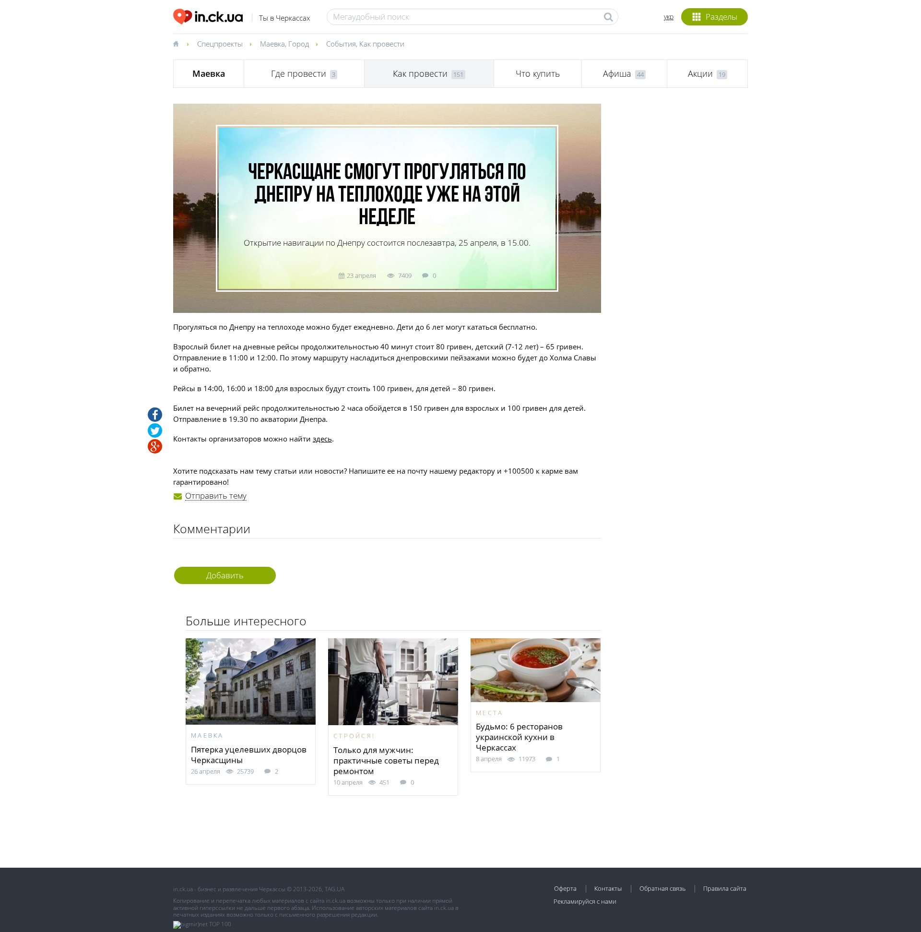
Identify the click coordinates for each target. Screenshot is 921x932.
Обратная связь (662, 888)
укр (668, 16)
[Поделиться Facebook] (155, 414)
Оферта (565, 888)
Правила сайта (724, 888)
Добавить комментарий (225, 577)
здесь (322, 438)
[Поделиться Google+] (155, 446)
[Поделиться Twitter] (155, 430)
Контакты (608, 888)
